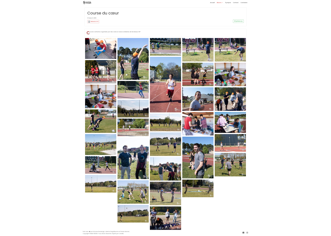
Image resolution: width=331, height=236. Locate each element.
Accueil (212, 2)
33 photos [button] (237, 21)
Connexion (244, 2)
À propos (228, 2)
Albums (219, 2)
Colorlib (121, 233)
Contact (236, 2)
